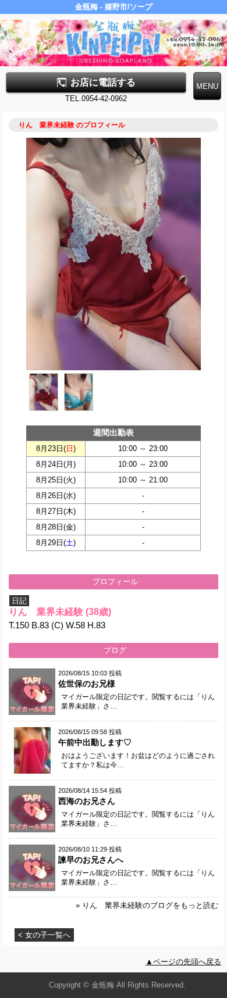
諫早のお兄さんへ (90, 859)
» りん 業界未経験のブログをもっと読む (147, 905)
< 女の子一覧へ (44, 935)
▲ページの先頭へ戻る (183, 961)
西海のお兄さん (86, 801)
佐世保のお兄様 (86, 683)
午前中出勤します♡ (95, 742)
